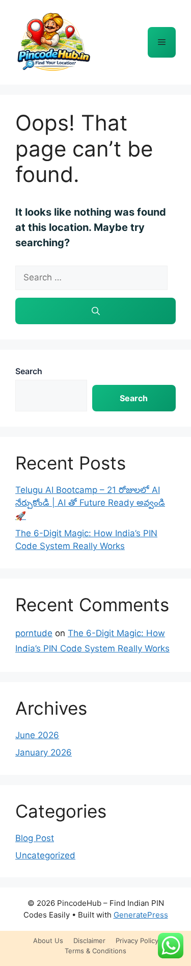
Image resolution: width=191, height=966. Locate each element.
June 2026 (37, 735)
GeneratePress (141, 915)
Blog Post (34, 838)
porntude (33, 633)
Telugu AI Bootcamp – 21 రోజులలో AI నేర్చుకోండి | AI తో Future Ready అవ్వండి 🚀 (90, 503)
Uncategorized (45, 855)
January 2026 (43, 752)
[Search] (95, 311)
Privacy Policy (137, 940)
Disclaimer (89, 940)
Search (28, 371)
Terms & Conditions (95, 951)
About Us (48, 940)
